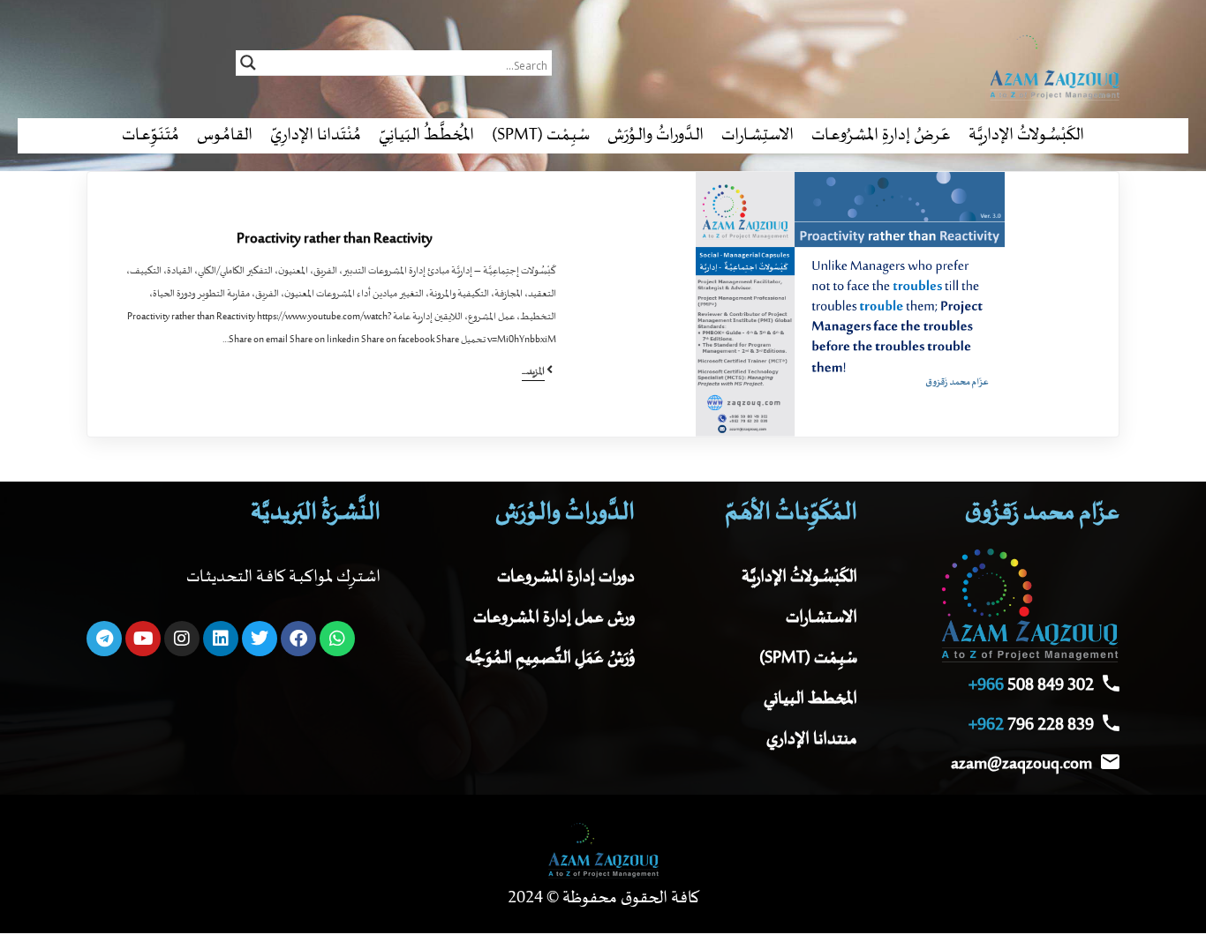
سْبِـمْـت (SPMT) (808, 658)
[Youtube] (143, 638)
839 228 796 (1031, 725)
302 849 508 (1031, 685)
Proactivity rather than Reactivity (335, 239)
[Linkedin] (220, 638)
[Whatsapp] (337, 638)
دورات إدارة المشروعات (566, 577)
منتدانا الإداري (811, 739)
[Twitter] (259, 638)
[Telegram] (104, 638)
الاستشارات (821, 617)
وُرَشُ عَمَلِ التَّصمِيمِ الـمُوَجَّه (550, 658)
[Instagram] (182, 638)
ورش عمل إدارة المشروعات (554, 617)
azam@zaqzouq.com (1021, 764)
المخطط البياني (810, 699)
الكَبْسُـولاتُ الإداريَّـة (799, 577)
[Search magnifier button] (248, 62)
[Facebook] (298, 638)
